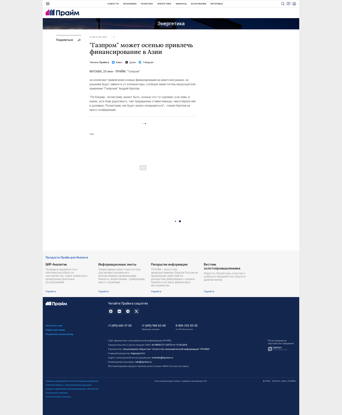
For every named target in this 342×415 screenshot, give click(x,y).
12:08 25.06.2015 (98, 37)
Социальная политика (57, 393)
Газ (92, 134)
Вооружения (198, 3)
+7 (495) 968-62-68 (154, 327)
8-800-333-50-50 (187, 327)
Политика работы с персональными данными (68, 385)
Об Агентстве (54, 325)
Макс (119, 62)
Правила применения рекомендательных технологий (72, 389)
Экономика (130, 3)
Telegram (148, 62)
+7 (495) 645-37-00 (120, 325)
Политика (147, 3)
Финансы (181, 3)
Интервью (217, 3)
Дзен (132, 62)
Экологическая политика (58, 396)
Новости (113, 3)
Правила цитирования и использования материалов (72, 381)
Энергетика (164, 3)
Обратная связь (55, 329)
